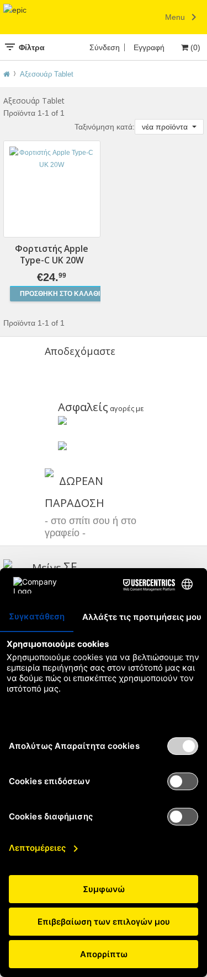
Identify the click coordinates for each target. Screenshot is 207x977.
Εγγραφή (149, 47)
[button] (169, 126)
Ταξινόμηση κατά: (105, 126)
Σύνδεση (104, 47)
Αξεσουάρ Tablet (46, 74)
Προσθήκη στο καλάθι (60, 294)
